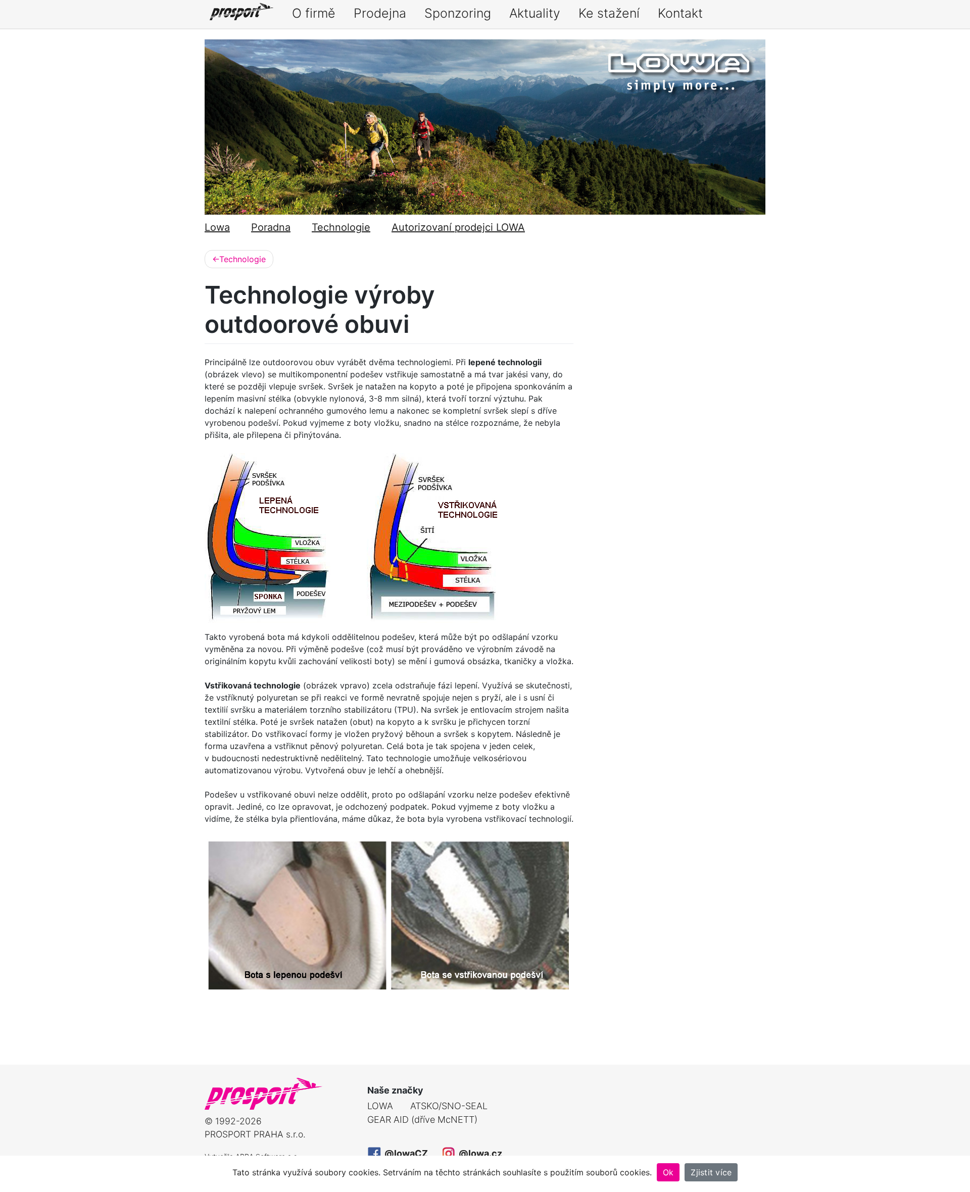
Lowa (217, 227)
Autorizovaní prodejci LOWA (458, 227)
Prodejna (380, 13)
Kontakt (680, 13)
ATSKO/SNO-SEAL (449, 1106)
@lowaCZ (405, 1153)
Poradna (270, 227)
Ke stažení (609, 13)
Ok (668, 1172)
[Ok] (957, 1174)
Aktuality (534, 13)
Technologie (341, 227)
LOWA (380, 1106)
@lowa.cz (479, 1153)
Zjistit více (711, 1172)
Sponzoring (457, 13)
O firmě (313, 13)
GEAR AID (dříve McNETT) (422, 1119)
